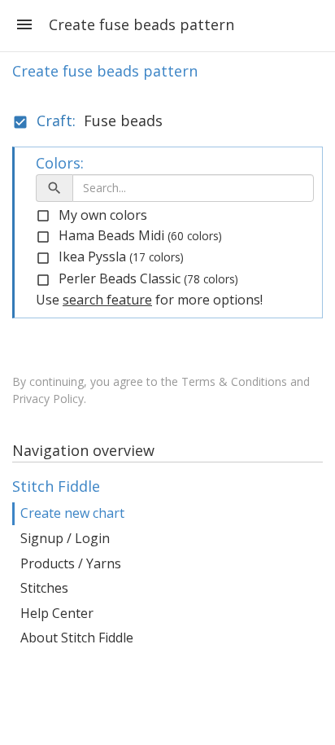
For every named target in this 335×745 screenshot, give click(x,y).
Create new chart (72, 513)
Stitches (44, 588)
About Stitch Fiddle (76, 637)
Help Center (57, 613)
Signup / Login (65, 538)
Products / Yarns (70, 563)
